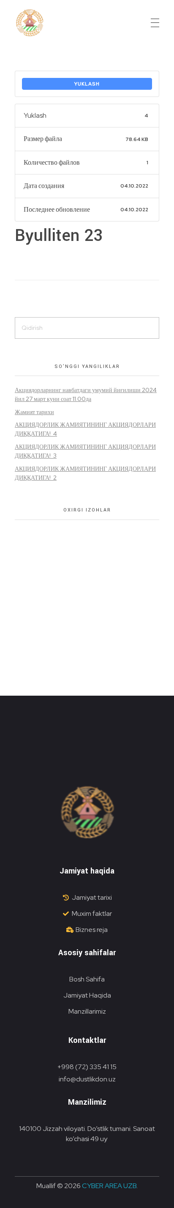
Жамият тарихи (34, 412)
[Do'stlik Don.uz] (29, 23)
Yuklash (87, 84)
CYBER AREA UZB (109, 1185)
